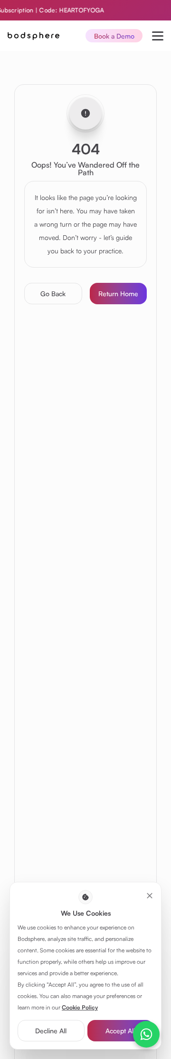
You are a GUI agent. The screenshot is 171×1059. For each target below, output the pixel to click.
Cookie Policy (80, 1007)
